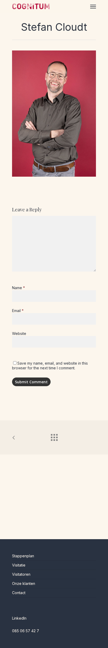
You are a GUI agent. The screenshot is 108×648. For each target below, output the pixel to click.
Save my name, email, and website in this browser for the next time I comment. (50, 365)
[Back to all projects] (54, 436)
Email (18, 310)
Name (18, 287)
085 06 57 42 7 (25, 631)
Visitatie (18, 565)
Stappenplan (23, 556)
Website (19, 333)
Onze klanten (23, 583)
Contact (18, 592)
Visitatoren (21, 574)
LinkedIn (19, 618)
